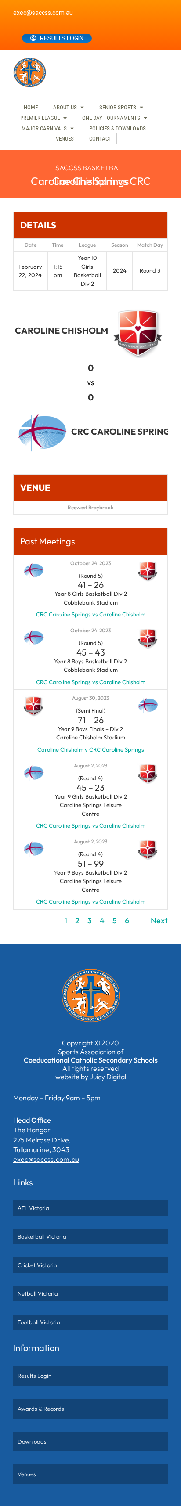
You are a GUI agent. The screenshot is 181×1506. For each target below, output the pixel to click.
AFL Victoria (33, 1207)
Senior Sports (117, 107)
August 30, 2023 (90, 698)
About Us (65, 107)
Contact (100, 138)
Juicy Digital (108, 1076)
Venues (65, 138)
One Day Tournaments (111, 118)
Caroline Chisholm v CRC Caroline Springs (90, 749)
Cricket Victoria (37, 1264)
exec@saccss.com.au (43, 12)
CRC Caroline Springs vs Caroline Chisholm (90, 614)
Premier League (40, 118)
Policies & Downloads (117, 128)
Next (159, 920)
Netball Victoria (38, 1293)
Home (31, 107)
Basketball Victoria (42, 1236)
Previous (28, 920)
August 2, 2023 (90, 765)
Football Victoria (39, 1322)
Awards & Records (41, 1408)
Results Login (61, 38)
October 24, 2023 (90, 563)
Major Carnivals (44, 128)
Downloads (32, 1441)
